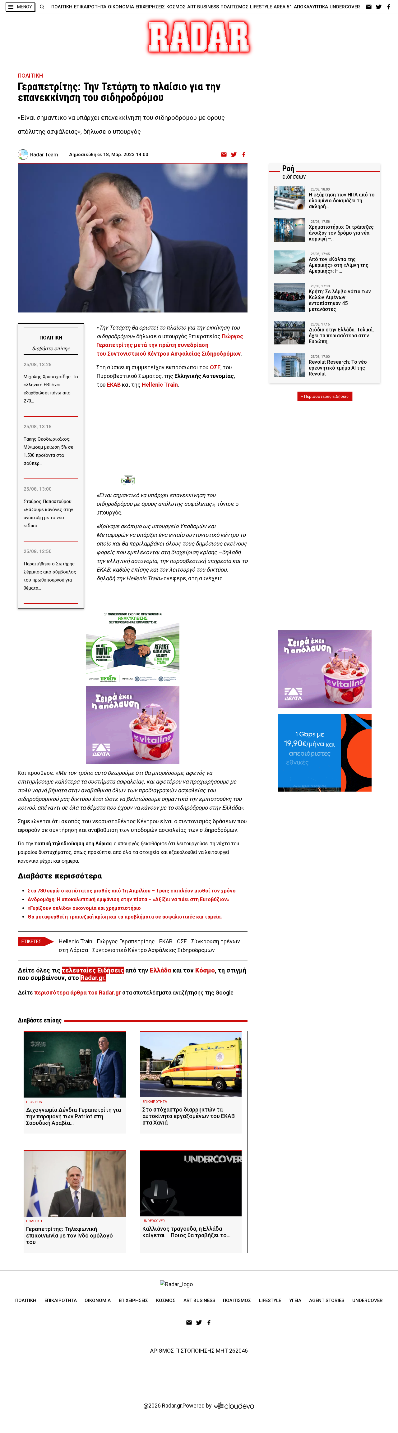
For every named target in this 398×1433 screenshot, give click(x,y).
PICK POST (35, 1102)
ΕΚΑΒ (166, 941)
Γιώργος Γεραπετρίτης (126, 941)
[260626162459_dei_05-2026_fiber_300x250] (325, 753)
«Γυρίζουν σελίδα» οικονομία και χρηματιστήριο (84, 908)
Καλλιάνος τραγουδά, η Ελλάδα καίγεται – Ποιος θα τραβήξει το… (186, 1231)
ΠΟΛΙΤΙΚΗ (61, 7)
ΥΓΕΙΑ (295, 1300)
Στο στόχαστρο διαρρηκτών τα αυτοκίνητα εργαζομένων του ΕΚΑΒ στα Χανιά (188, 1116)
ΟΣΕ (182, 941)
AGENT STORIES (326, 1300)
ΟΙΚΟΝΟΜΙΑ (121, 7)
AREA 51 (283, 7)
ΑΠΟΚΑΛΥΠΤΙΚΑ (311, 7)
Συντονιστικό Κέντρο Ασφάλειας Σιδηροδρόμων (153, 950)
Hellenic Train (75, 941)
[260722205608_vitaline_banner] (132, 725)
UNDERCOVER (345, 7)
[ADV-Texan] (168, 480)
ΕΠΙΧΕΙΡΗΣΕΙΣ (150, 7)
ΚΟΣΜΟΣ (176, 7)
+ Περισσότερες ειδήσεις (325, 396)
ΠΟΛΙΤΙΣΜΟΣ (234, 7)
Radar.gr (92, 978)
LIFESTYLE (261, 7)
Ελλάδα (160, 970)
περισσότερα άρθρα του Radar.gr (77, 992)
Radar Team (44, 154)
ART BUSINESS (203, 7)
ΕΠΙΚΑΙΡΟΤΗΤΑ (90, 7)
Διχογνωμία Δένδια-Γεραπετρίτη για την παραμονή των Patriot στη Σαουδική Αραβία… (73, 1116)
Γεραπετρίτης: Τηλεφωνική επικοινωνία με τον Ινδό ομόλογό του (69, 1235)
